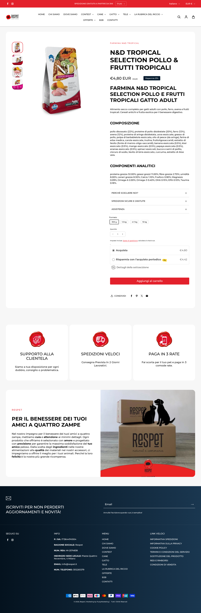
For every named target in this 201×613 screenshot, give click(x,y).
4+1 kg (134, 222)
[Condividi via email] (147, 296)
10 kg (144, 222)
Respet (82, 602)
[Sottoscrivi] (192, 504)
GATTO (113, 14)
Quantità (113, 229)
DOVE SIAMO (70, 14)
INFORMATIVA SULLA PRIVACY (166, 543)
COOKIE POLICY (158, 548)
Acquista (121, 250)
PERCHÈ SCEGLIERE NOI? (125, 193)
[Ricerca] (179, 17)
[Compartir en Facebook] (131, 296)
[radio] (113, 250)
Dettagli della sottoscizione (133, 267)
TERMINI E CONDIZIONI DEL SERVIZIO (170, 552)
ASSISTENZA (118, 209)
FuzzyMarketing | (103, 602)
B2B (101, 20)
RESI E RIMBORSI (159, 560)
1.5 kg (124, 222)
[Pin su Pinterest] (136, 296)
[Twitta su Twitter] (142, 296)
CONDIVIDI (120, 296)
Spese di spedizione (130, 241)
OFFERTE (88, 20)
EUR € (189, 3)
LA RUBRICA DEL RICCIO (147, 14)
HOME (41, 14)
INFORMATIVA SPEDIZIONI (164, 539)
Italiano (173, 3)
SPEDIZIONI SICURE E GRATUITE (128, 201)
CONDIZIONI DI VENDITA (163, 564)
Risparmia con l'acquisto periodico (141, 259)
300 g (114, 222)
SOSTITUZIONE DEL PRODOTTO (166, 556)
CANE (100, 14)
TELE (126, 14)
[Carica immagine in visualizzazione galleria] (17, 47)
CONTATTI (112, 20)
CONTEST (86, 14)
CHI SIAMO (54, 14)
